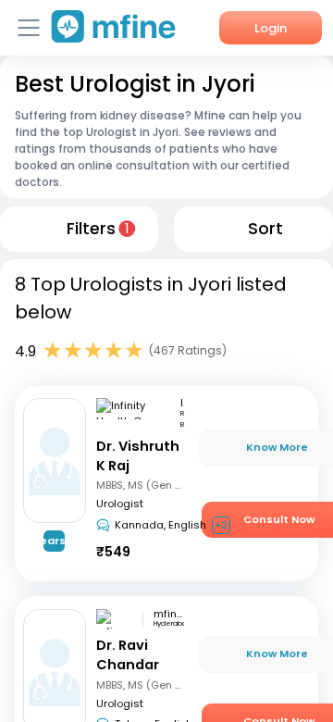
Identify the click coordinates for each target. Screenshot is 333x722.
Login (270, 28)
